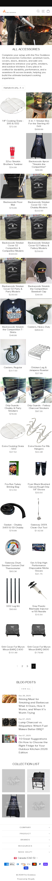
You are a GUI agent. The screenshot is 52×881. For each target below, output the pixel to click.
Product (25, 834)
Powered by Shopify (26, 879)
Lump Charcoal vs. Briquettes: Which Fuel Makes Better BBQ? (33, 726)
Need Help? (25, 852)
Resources (25, 846)
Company (25, 827)
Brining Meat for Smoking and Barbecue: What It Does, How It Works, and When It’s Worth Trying (34, 706)
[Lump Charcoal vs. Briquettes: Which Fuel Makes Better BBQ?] (9, 722)
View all (26, 689)
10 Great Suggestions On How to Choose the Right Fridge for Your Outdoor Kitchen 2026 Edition (33, 745)
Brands (25, 840)
